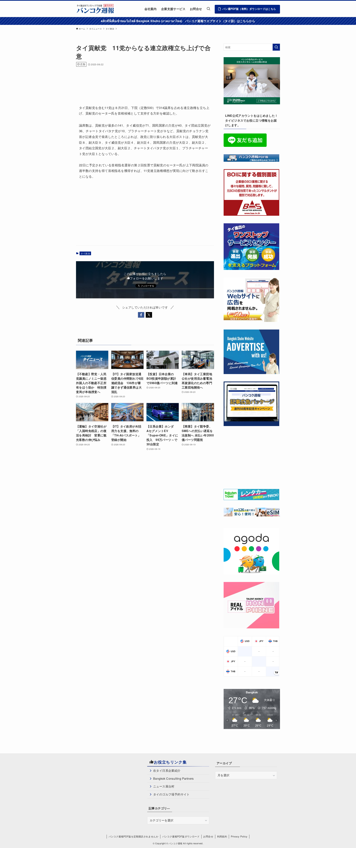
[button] (141, 315)
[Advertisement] (143, 81)
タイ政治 (85, 253)
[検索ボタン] (208, 9)
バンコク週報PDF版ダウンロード (181, 836)
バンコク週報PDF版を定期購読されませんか (133, 836)
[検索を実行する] (276, 47)
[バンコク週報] (95, 9)
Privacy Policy (239, 836)
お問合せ (208, 836)
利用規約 (222, 836)
